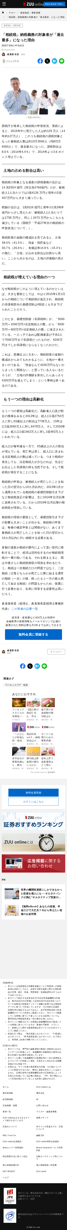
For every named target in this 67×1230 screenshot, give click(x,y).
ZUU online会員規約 (12, 1141)
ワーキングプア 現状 (16, 685)
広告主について (10, 1126)
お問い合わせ (42, 1105)
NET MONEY (9, 1171)
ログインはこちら (33, 801)
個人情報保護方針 (11, 1165)
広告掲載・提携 (10, 1105)
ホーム (6, 1087)
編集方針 (40, 1135)
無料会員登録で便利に (54, 4)
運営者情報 (8, 1093)
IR (37, 1099)
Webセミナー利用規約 (13, 1147)
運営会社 (40, 1093)
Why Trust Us (9, 1135)
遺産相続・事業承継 (12, 25)
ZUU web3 (41, 1171)
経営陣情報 (8, 1099)
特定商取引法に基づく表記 (15, 1156)
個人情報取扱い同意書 (46, 1165)
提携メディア (42, 1118)
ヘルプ (6, 1177)
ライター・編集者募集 (46, 1111)
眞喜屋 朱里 (13, 54)
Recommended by (39, 772)
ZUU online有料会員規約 (47, 1141)
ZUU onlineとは (43, 1087)
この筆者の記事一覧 (24, 608)
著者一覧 (7, 1111)
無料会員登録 (33, 792)
